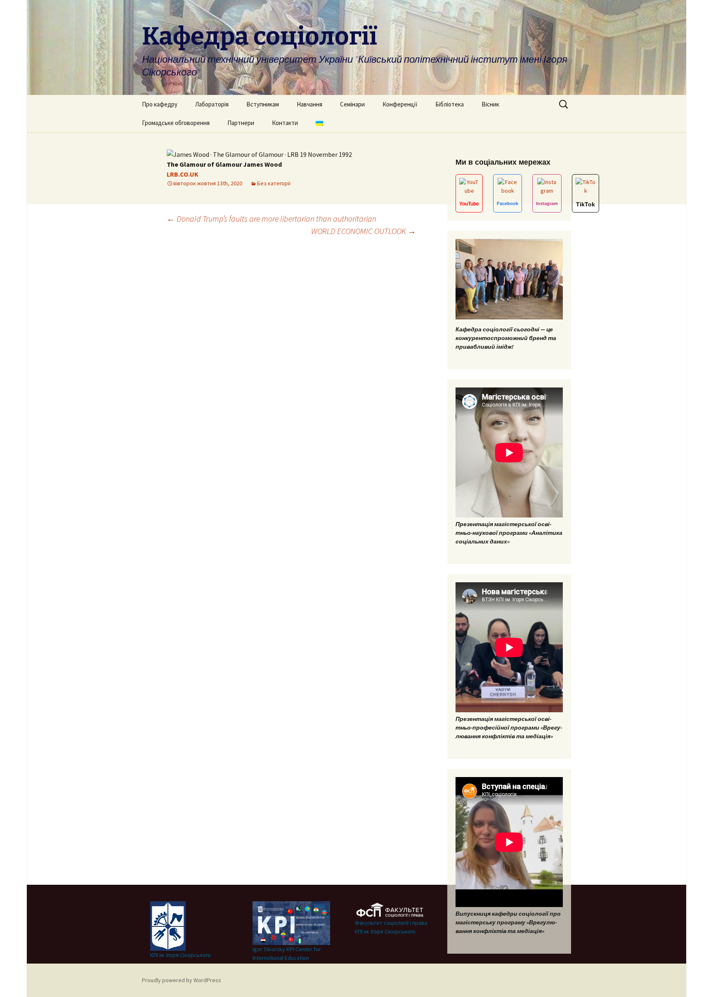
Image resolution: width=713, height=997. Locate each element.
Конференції (400, 104)
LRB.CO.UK (182, 174)
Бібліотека (449, 104)
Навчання (309, 104)
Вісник (490, 104)
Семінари (352, 104)
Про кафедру (159, 104)
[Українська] (319, 122)
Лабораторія (212, 104)
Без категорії (273, 183)
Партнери (240, 123)
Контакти (285, 123)
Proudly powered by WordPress (181, 980)
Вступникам (262, 104)
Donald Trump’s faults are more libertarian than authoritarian (271, 218)
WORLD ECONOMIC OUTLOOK (363, 231)
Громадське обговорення (176, 123)
